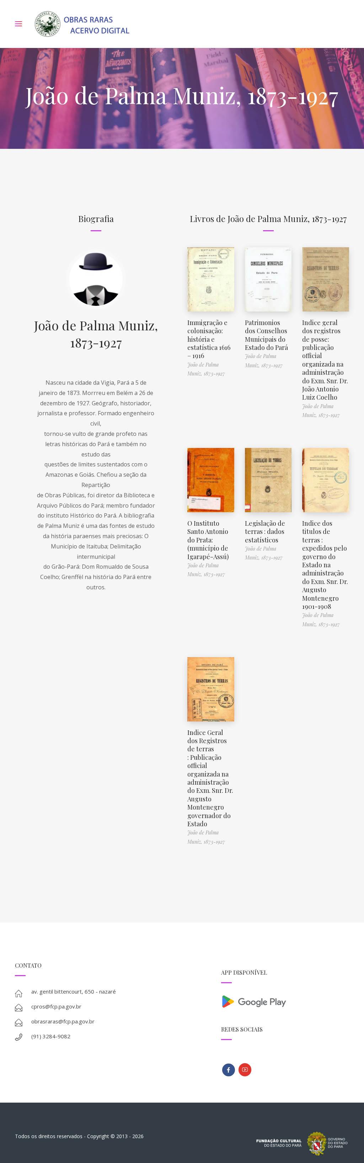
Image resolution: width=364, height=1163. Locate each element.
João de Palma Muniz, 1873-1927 (96, 334)
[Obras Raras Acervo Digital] (82, 24)
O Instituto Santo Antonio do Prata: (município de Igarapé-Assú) (208, 540)
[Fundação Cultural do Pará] (245, 1069)
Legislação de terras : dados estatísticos (265, 531)
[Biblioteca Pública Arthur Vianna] (228, 1070)
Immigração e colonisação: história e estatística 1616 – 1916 (208, 339)
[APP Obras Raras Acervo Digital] (285, 1001)
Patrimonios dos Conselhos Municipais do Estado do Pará (266, 335)
